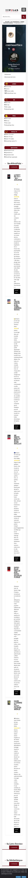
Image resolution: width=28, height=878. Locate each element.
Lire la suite (16, 291)
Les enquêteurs (15, 21)
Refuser (24, 876)
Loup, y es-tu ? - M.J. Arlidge (18, 177)
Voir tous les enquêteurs (14, 68)
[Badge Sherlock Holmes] (14, 57)
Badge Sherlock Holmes (14, 65)
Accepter (18, 876)
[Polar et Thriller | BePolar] (11, 10)
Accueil (7, 21)
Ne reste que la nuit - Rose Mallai (17, 440)
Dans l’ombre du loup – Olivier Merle (18, 705)
